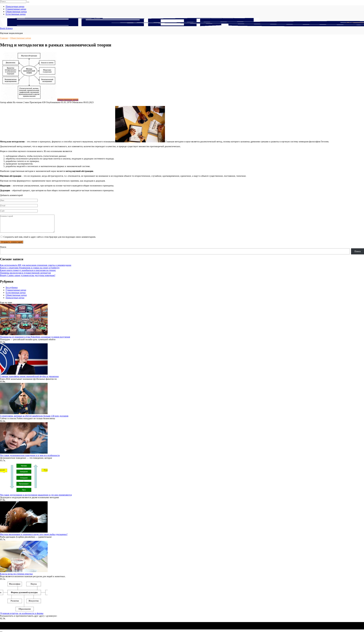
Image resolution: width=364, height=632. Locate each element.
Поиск (3, 247)
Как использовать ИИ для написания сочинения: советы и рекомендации (35, 265)
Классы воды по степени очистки (16, 574)
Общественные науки (16, 11)
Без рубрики (12, 287)
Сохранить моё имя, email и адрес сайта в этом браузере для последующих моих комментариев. (49, 237)
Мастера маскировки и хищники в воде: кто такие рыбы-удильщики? (34, 534)
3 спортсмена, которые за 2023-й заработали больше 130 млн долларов (34, 416)
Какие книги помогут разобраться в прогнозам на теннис (28, 270)
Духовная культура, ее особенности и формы (21, 613)
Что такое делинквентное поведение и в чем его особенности (30, 455)
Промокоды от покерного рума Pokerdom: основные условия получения (35, 337)
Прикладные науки (15, 6)
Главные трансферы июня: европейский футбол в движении (29, 376)
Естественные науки (16, 14)
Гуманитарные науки (16, 9)
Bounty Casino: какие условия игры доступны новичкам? (27, 275)
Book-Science (6, 28)
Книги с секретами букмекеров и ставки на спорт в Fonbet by (30, 267)
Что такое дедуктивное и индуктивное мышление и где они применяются (36, 495)
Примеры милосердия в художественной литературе (25, 273)
